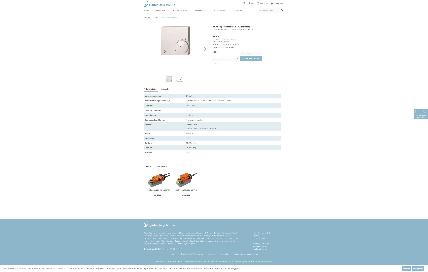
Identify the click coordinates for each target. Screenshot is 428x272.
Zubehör (148, 166)
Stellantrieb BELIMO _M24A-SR (186, 190)
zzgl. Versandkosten (228, 39)
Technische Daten (150, 89)
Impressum (212, 254)
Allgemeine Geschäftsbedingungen (192, 254)
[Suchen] (282, 10)
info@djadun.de (262, 249)
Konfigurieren (418, 269)
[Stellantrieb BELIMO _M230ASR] (159, 180)
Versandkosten (223, 262)
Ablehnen (406, 269)
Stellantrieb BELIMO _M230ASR (159, 190)
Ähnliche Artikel (161, 166)
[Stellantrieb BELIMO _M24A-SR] (186, 180)
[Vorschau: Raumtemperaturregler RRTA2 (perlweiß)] (169, 79)
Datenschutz (225, 254)
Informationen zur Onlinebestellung (246, 254)
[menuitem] (248, 3)
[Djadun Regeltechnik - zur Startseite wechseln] (159, 4)
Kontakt (173, 254)
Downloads (165, 89)
